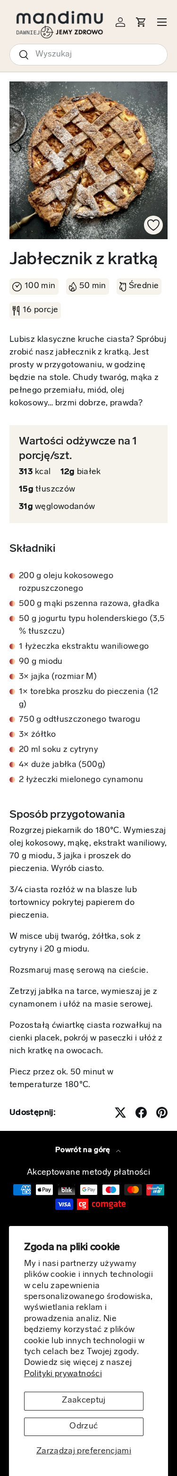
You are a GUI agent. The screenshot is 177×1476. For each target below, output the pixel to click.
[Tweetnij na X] (120, 1112)
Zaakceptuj (84, 1400)
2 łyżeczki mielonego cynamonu (81, 780)
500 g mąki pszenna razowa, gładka (89, 604)
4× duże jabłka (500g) (62, 765)
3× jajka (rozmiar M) (58, 677)
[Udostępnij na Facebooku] (141, 1112)
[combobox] (88, 54)
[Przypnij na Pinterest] (162, 1112)
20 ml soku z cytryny (58, 750)
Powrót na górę (83, 1150)
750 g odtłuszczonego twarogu (79, 720)
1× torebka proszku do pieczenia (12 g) (89, 698)
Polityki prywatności (63, 1374)
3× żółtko (37, 735)
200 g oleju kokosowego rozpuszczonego (66, 582)
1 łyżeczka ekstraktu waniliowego (84, 647)
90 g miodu (41, 662)
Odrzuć (83, 1426)
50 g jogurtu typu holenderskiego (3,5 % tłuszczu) (92, 625)
